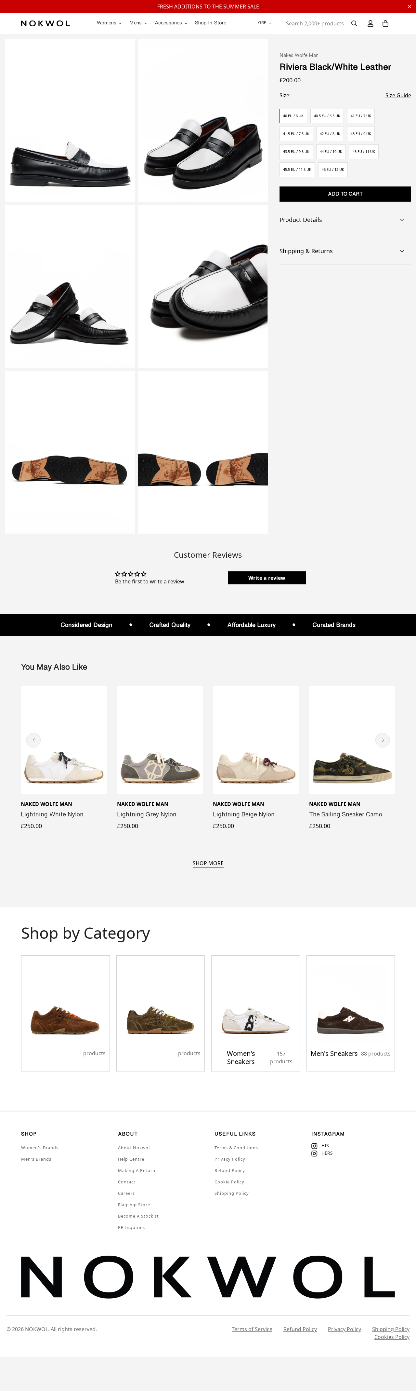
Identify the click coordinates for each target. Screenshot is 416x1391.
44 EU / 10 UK (331, 151)
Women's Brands (39, 1148)
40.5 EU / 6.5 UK (327, 115)
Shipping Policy (231, 1193)
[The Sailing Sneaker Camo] (352, 740)
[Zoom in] (122, 53)
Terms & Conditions (236, 1148)
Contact (127, 1182)
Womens (106, 23)
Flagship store (134, 1204)
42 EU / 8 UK (330, 133)
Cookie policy (229, 1182)
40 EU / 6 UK (293, 115)
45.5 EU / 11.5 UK (297, 169)
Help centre (131, 1159)
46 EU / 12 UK (333, 169)
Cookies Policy (392, 1337)
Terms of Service (252, 1329)
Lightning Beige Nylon (244, 815)
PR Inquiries (131, 1227)
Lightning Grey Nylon (146, 815)
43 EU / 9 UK (361, 133)
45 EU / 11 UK (364, 151)
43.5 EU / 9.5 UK (296, 151)
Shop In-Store (210, 23)
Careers (126, 1193)
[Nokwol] (45, 23)
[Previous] (33, 740)
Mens (135, 23)
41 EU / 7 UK (361, 115)
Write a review (266, 577)
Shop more (208, 863)
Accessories (168, 23)
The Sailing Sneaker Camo (345, 815)
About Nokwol (134, 1148)
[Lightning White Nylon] (64, 740)
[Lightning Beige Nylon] (256, 740)
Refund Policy (229, 1170)
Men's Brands (36, 1159)
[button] (385, 23)
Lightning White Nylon (52, 815)
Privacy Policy (229, 1159)
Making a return (136, 1170)
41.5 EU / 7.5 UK (296, 133)
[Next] (382, 740)
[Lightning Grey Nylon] (160, 740)
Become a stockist (138, 1216)
